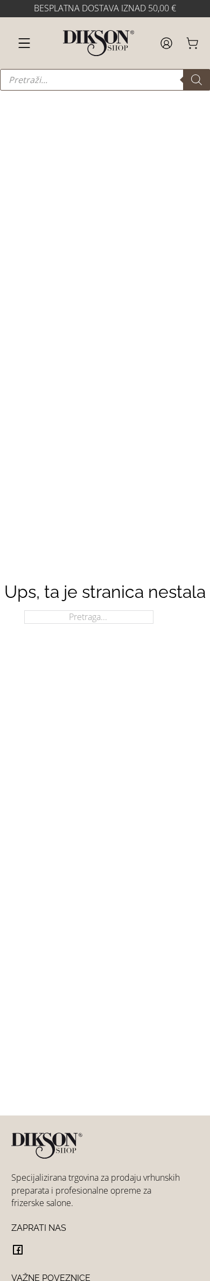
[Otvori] (24, 43)
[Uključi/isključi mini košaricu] (192, 43)
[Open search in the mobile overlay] (105, 80)
